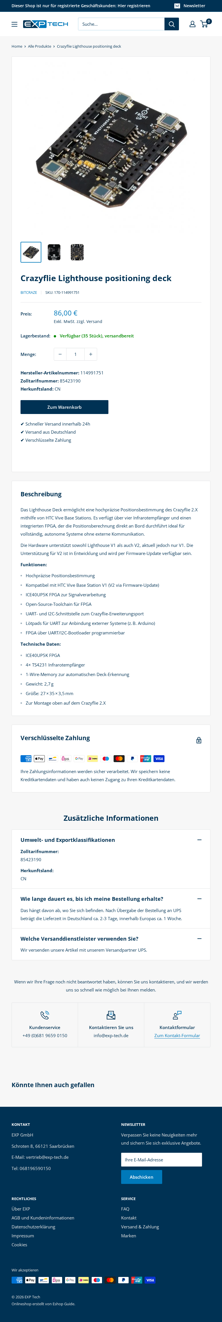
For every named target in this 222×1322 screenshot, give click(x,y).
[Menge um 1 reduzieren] (60, 354)
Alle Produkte (39, 46)
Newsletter (194, 5)
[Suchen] (171, 24)
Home (17, 46)
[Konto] (192, 24)
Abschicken (141, 1177)
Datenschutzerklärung (33, 1227)
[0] (204, 24)
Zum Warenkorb (64, 407)
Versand (94, 321)
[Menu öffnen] (14, 24)
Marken (128, 1236)
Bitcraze (29, 292)
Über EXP (21, 1209)
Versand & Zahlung (140, 1227)
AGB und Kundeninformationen (43, 1218)
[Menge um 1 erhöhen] (91, 354)
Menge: (28, 354)
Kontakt (128, 1218)
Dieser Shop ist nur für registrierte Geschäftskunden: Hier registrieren (81, 5)
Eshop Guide (63, 1303)
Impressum (23, 1236)
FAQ (125, 1209)
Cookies (19, 1244)
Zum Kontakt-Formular (177, 1035)
